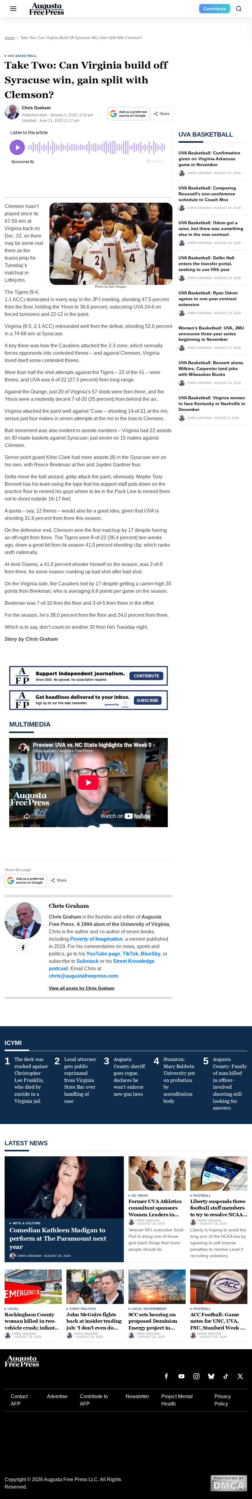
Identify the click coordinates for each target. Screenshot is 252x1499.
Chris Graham (69, 906)
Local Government (149, 1308)
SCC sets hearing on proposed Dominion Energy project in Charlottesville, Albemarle (153, 1327)
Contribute (214, 8)
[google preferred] (129, 113)
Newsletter (137, 1396)
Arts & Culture (27, 1223)
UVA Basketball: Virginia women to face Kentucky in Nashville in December (212, 403)
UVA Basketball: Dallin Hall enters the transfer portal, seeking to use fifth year (206, 263)
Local (13, 1308)
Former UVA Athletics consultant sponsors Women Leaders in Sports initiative (155, 1211)
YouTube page (103, 953)
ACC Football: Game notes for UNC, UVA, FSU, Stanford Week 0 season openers (217, 1324)
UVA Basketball (22, 56)
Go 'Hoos (140, 1195)
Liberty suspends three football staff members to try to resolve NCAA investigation (218, 1211)
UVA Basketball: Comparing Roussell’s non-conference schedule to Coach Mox (207, 193)
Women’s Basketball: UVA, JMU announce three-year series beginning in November (211, 333)
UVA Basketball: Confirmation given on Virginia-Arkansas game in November (209, 158)
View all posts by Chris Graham (81, 988)
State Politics (82, 1308)
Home (10, 38)
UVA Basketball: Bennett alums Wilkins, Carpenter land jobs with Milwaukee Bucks (211, 368)
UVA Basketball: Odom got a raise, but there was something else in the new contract (211, 228)
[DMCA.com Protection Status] (228, 1482)
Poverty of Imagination (96, 939)
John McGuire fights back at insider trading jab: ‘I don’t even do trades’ (94, 1324)
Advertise (57, 1396)
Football (202, 1195)
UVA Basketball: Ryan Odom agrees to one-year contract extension (208, 298)
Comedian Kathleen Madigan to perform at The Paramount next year (58, 1238)
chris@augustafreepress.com (83, 976)
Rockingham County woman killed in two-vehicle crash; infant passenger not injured (31, 1324)
